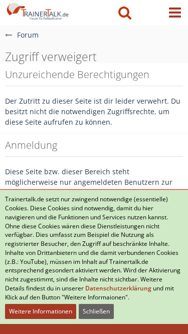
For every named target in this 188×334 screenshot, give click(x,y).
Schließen (96, 311)
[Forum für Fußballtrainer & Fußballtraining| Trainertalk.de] (37, 10)
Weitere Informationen (40, 311)
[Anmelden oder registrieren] (150, 13)
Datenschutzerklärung (118, 288)
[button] (175, 13)
